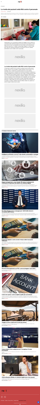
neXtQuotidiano (3, 11)
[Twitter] (4, 396)
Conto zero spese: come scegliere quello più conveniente (17, 294)
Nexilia (3, 158)
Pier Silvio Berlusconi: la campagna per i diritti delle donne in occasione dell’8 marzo (17, 211)
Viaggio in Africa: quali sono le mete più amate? (14, 322)
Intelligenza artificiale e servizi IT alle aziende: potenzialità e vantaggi (20, 154)
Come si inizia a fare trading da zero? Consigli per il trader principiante (17, 350)
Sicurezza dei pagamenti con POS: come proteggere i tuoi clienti (18, 268)
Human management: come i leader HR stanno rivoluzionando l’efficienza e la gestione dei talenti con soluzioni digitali (18, 183)
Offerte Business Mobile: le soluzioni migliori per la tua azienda (18, 377)
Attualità (3, 6)
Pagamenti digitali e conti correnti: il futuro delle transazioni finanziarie (17, 240)
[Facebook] (1, 396)
